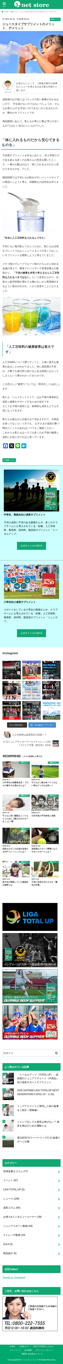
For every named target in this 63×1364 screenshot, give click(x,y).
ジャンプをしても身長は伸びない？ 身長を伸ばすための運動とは (38, 1123)
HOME (12, 1346)
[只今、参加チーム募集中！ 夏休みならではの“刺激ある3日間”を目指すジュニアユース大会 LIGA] (31, 690)
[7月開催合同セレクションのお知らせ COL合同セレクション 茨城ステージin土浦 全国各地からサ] (51, 690)
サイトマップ (15, 1350)
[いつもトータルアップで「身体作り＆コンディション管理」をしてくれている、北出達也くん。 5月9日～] (11, 710)
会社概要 (28, 1350)
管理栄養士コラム (15, 1171)
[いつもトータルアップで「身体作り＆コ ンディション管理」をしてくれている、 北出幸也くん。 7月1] (31, 670)
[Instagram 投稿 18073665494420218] (51, 710)
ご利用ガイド (24, 1346)
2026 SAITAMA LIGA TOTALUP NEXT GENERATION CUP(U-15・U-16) (38, 1092)
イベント (10, 1180)
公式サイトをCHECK (32, 546)
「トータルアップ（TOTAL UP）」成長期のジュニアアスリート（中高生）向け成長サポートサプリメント (38, 1078)
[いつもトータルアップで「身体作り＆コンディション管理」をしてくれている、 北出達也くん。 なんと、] (11, 690)
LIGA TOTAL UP (13, 1189)
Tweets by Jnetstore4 (13, 1277)
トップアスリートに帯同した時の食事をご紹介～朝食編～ (38, 1108)
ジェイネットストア (30, 1360)
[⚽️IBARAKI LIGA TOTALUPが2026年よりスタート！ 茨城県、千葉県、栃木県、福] (31, 710)
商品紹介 (10, 1253)
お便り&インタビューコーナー (22, 1216)
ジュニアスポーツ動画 (18, 1225)
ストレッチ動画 (14, 1234)
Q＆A (8, 1244)
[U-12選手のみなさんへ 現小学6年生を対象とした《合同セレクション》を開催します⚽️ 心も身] (51, 670)
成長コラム (10, 460)
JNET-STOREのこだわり (43, 1346)
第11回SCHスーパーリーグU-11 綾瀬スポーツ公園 (38, 1139)
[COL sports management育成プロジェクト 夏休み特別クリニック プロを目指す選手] (11, 670)
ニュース (11, 1198)
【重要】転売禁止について (32, 1354)
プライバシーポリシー (44, 1350)
